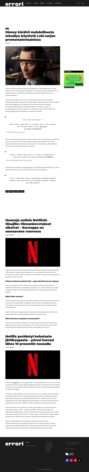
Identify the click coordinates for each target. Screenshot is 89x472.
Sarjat (7, 28)
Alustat (78, 3)
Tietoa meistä (58, 3)
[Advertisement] (44, 17)
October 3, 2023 (28, 160)
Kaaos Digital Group (47, 469)
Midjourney (16, 104)
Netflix (7, 270)
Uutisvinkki (47, 449)
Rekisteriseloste (49, 446)
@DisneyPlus (43, 126)
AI (38, 88)
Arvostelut (36, 3)
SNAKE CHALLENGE (79, 84)
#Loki (22, 124)
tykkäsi (15, 382)
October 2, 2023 (20, 132)
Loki (54, 88)
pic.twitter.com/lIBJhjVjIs (33, 129)
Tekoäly (22, 191)
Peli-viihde (49, 3)
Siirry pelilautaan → (69, 87)
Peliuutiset (28, 3)
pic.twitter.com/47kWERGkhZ (44, 157)
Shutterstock (15, 111)
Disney (7, 88)
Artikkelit (42, 3)
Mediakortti (48, 451)
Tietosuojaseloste (49, 444)
